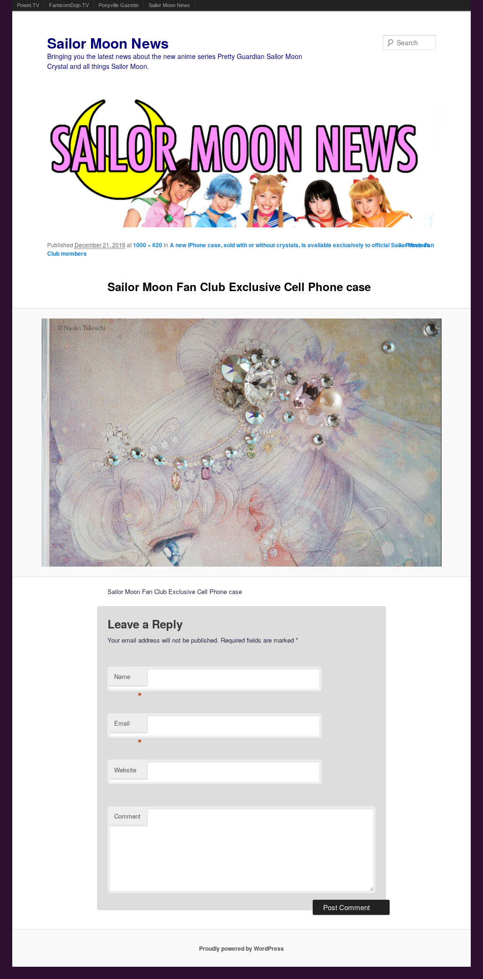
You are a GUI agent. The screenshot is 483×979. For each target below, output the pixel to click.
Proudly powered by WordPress (241, 948)
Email (128, 725)
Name (128, 679)
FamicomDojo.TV (69, 5)
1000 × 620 (147, 245)
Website (125, 769)
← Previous (414, 245)
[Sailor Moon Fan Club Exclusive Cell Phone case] (242, 442)
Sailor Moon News (169, 5)
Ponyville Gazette (119, 5)
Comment (127, 816)
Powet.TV (28, 5)
